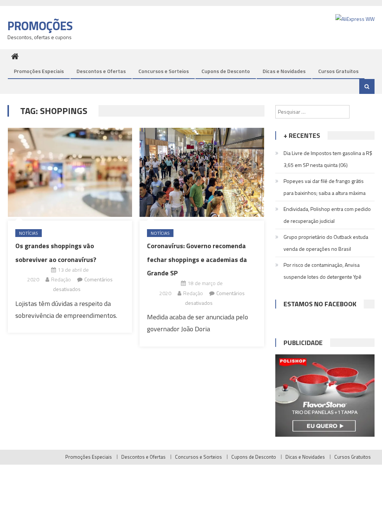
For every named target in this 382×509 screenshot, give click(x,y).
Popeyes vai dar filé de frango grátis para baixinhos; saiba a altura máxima (325, 187)
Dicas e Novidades (284, 71)
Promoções (40, 26)
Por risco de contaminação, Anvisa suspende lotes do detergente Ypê (322, 271)
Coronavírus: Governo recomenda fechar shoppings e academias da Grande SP (197, 259)
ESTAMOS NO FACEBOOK (320, 304)
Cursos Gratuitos (338, 71)
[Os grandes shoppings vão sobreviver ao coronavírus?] (70, 172)
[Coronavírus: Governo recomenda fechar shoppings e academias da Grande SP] (202, 172)
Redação (61, 279)
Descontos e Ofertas (101, 71)
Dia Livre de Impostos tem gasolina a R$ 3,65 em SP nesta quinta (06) (328, 159)
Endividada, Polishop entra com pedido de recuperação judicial (327, 215)
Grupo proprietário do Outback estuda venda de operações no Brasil (326, 243)
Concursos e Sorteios (163, 71)
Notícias (28, 233)
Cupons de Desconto (225, 71)
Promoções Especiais (39, 71)
